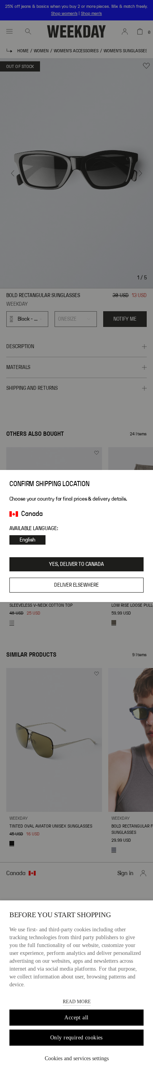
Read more (77, 1001)
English (27, 540)
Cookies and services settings (77, 1058)
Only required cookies (76, 1038)
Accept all (76, 1018)
